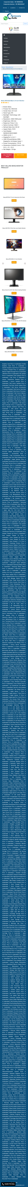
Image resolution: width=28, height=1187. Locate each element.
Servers (5, 44)
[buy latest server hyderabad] (16, 1182)
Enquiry (7, 11)
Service (5, 7)
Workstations (7, 47)
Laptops (6, 38)
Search (25, 23)
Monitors (6, 50)
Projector (6, 62)
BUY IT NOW (20, 155)
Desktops (6, 41)
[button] (3, 263)
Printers (5, 56)
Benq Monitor (9, 67)
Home (3, 67)
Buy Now (14, 200)
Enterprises (6, 59)
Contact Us (22, 7)
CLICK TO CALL (9, 1184)
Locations (12, 7)
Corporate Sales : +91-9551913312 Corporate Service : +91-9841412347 (14, 3)
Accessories (6, 53)
